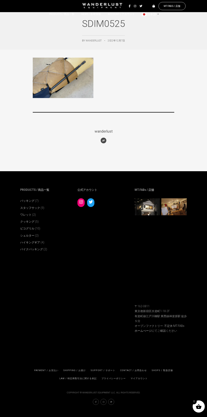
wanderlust (94, 40)
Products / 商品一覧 (61, 14)
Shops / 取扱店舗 (162, 370)
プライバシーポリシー (113, 378)
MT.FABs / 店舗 (172, 6)
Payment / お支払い (46, 370)
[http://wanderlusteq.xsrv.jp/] (103, 140)
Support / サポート (103, 370)
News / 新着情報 (91, 14)
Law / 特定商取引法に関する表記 (78, 378)
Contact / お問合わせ (133, 370)
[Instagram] (135, 6)
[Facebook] (129, 6)
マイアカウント (139, 378)
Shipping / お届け (74, 370)
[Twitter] (141, 6)
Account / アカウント (121, 14)
